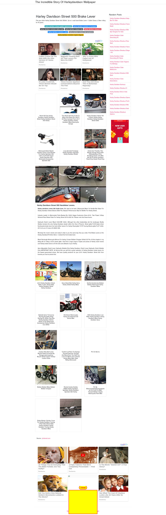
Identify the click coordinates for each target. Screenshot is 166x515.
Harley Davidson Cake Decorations (116, 80)
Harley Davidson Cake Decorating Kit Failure (116, 57)
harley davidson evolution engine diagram (70, 35)
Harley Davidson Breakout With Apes (119, 74)
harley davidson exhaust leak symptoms (81, 32)
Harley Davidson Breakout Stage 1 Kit (120, 51)
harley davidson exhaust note (74, 29)
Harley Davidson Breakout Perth (119, 101)
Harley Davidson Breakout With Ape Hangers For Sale (119, 31)
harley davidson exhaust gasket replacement (58, 26)
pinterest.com (46, 438)
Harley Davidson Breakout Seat (119, 108)
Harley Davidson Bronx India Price (118, 93)
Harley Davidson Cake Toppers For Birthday (119, 63)
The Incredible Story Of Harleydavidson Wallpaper (65, 2)
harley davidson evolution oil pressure (84, 26)
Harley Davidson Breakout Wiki (119, 105)
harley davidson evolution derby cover (52, 29)
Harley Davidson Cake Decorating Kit (116, 36)
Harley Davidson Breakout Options (118, 113)
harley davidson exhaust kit (93, 29)
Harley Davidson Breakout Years (120, 47)
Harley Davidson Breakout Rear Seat (119, 42)
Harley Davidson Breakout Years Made (120, 25)
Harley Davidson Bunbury (117, 84)
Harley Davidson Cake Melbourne (116, 68)
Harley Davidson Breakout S (118, 88)
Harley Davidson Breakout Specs (120, 97)
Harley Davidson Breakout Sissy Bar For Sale (119, 19)
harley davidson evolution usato (57, 32)
